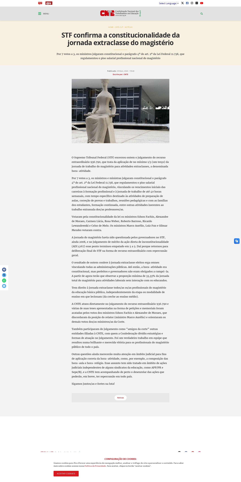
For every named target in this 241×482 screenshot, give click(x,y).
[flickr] (196, 3)
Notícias (128, 27)
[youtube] (201, 3)
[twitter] (182, 3)
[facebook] (187, 3)
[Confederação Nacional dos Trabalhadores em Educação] (120, 15)
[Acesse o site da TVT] (40, 3)
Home (110, 27)
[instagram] (192, 3)
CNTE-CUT (119, 27)
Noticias (120, 398)
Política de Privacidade (95, 466)
